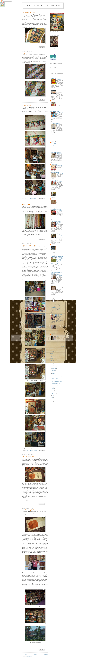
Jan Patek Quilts (54, 164)
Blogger (59, 401)
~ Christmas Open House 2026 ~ (59, 91)
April (53, 390)
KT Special (58, 124)
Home (35, 654)
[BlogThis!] (40, 47)
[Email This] (39, 47)
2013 (52, 362)
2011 (52, 365)
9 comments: (36, 649)
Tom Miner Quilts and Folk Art (56, 199)
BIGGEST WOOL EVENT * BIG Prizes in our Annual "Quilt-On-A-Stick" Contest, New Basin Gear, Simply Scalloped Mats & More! (57, 260)
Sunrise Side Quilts (59, 181)
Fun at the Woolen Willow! (29, 245)
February (54, 393)
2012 (52, 363)
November (54, 368)
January (54, 395)
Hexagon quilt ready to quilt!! (29, 12)
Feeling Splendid (59, 246)
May (53, 388)
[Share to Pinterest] (44, 47)
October (53, 370)
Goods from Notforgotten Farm (57, 142)
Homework (58, 102)
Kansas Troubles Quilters (55, 123)
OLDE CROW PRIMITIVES (56, 285)
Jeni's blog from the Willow (43, 5)
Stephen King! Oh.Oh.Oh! (58, 336)
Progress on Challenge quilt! (29, 53)
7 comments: (36, 99)
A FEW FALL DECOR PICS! (58, 192)
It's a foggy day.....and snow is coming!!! (59, 235)
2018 (52, 353)
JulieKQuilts (53, 101)
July (53, 387)
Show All (62, 346)
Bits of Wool (53, 307)
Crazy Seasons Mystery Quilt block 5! (59, 223)
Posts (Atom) (29, 656)
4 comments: (36, 198)
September (54, 372)
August (53, 373)
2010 (52, 397)
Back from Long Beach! (28, 510)
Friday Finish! (58, 79)
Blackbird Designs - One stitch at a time (56, 273)
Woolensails (53, 78)
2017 (52, 355)
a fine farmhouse (54, 324)
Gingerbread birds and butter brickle (59, 275)
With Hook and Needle (55, 172)
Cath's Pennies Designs (55, 334)
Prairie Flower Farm (55, 233)
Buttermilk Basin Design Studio (57, 256)
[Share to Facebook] (42, 47)
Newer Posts (24, 654)
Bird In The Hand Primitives (56, 152)
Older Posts (46, 654)
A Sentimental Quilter (55, 111)
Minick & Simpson (54, 180)
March (53, 392)
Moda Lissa (53, 134)
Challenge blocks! (26, 106)
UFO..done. (58, 315)
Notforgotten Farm (54, 89)
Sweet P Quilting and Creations (56, 314)
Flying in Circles (59, 200)
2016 (52, 356)
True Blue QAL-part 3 (55, 135)
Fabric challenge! (26, 204)
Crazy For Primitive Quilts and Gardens (56, 296)
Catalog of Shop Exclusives (59, 154)
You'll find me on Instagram (59, 326)
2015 (52, 358)
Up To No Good (58, 298)
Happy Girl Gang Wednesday (59, 166)
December (54, 366)
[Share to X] (41, 47)
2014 (52, 360)
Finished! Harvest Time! (28, 456)
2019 (52, 351)
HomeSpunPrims (54, 191)
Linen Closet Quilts (54, 245)
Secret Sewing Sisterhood (56, 209)
